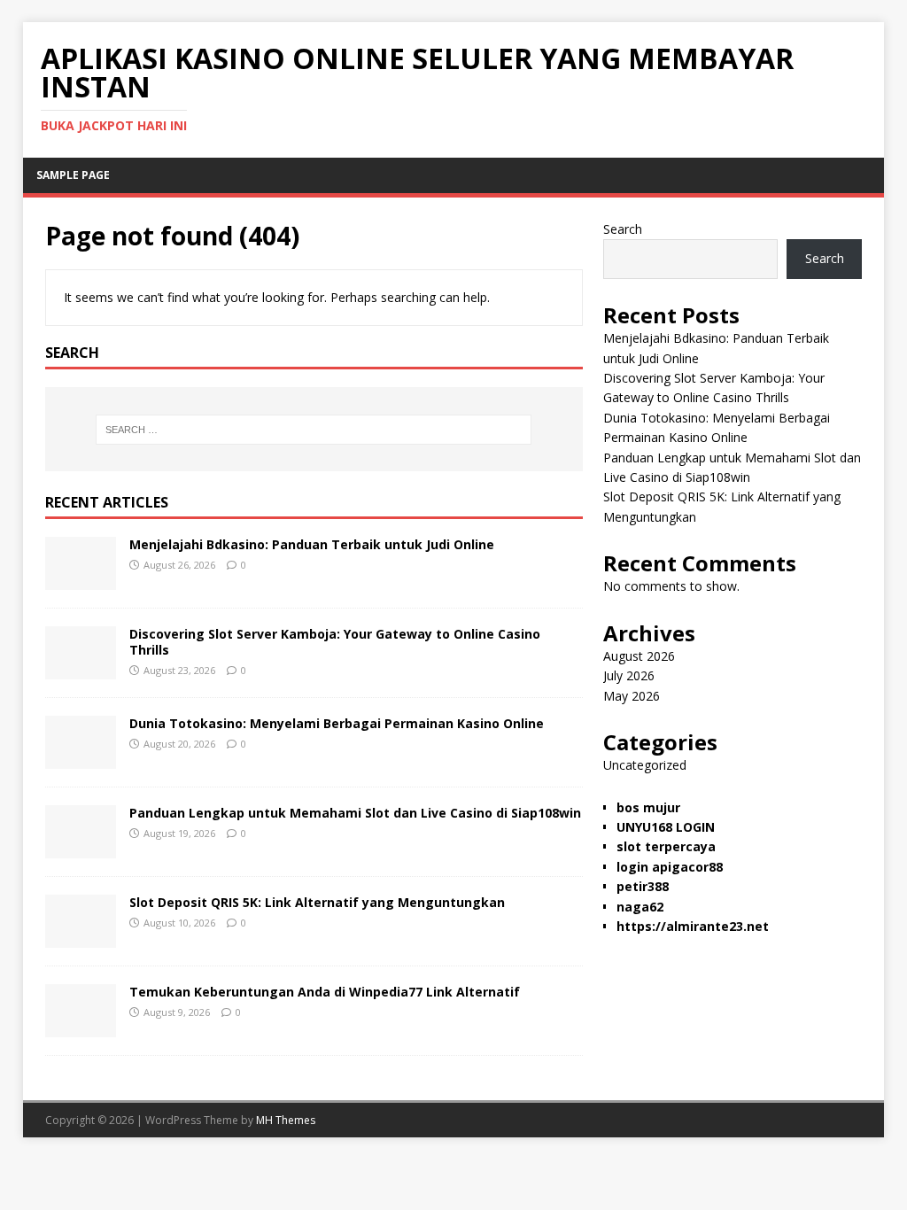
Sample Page (73, 174)
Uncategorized (644, 764)
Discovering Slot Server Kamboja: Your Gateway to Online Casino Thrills (334, 641)
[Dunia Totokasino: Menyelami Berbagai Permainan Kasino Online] (80, 757)
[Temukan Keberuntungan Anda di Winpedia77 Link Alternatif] (80, 1026)
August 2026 (639, 656)
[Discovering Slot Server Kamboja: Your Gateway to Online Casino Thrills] (80, 668)
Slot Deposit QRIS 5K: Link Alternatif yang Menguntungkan (317, 902)
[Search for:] (314, 430)
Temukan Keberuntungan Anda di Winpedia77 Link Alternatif (324, 991)
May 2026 (631, 695)
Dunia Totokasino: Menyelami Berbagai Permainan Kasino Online (336, 723)
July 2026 (629, 675)
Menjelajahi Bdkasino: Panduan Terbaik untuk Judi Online (311, 544)
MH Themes (285, 1120)
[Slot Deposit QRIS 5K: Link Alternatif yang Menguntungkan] (80, 936)
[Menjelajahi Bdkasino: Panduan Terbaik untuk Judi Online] (80, 578)
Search (622, 229)
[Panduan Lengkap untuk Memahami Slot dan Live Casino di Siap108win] (80, 847)
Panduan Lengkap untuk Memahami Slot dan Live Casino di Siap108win (355, 812)
